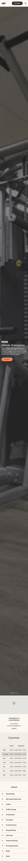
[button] (9, 693)
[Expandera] (2, 794)
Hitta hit (14, 728)
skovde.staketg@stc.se (14, 725)
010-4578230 (14, 724)
